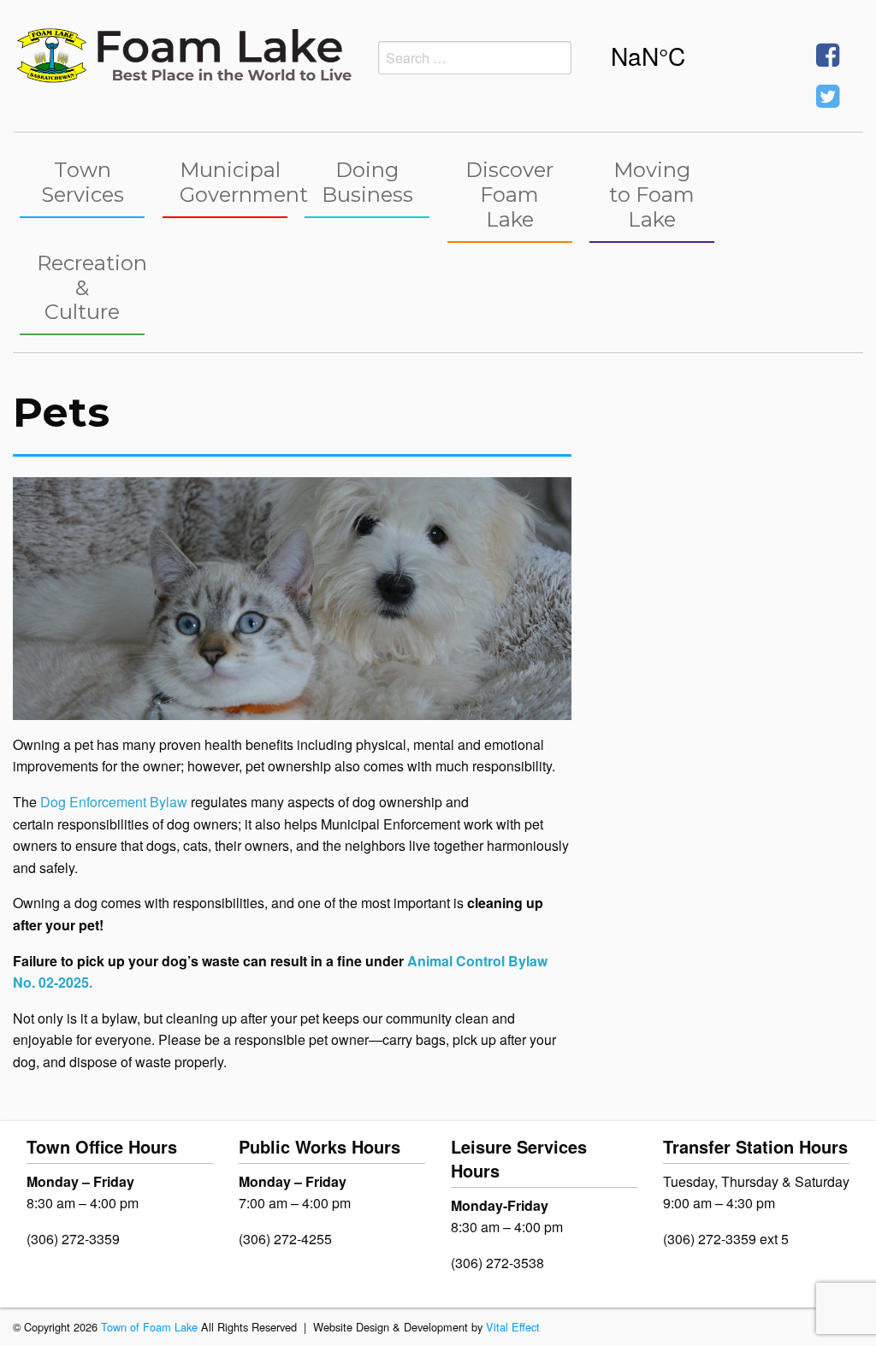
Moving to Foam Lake (652, 194)
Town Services (82, 182)
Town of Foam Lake (149, 1327)
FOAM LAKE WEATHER (691, 55)
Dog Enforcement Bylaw (113, 802)
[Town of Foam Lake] (182, 53)
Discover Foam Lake (509, 194)
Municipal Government (233, 182)
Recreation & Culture (91, 288)
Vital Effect (513, 1327)
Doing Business (367, 182)
